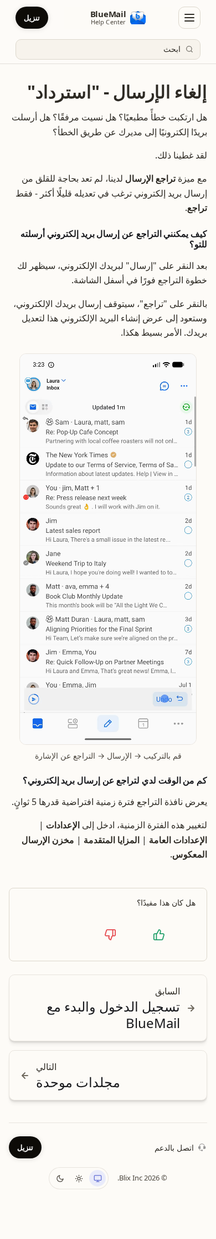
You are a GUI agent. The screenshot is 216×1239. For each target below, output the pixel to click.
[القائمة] (189, 18)
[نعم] (159, 935)
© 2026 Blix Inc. (142, 1178)
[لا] (110, 935)
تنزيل (32, 18)
